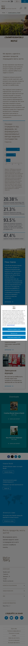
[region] (14, 323)
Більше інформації (11, 325)
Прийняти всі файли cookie (14, 329)
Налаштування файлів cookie (14, 337)
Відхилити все (14, 333)
